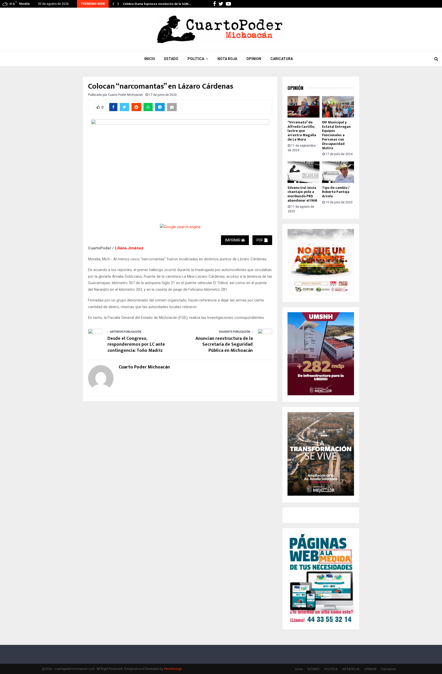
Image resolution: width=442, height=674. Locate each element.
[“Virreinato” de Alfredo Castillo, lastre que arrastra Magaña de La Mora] (303, 106)
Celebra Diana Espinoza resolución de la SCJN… (157, 3)
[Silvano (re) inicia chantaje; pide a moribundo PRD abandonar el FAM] (303, 172)
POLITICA (195, 59)
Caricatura (281, 59)
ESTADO (171, 59)
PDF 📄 (262, 240)
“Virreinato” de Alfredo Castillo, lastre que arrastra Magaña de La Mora (302, 130)
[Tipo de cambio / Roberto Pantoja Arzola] (338, 172)
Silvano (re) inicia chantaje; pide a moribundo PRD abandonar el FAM (302, 194)
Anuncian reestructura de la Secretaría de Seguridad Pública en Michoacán (224, 345)
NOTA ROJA (227, 59)
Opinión (295, 88)
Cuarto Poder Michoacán (125, 95)
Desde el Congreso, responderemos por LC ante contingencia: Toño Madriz (136, 345)
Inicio (149, 59)
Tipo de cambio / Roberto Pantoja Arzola (335, 192)
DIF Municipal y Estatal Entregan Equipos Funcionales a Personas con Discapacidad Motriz (336, 135)
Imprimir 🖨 (235, 240)
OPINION (253, 59)
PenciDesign (173, 669)
